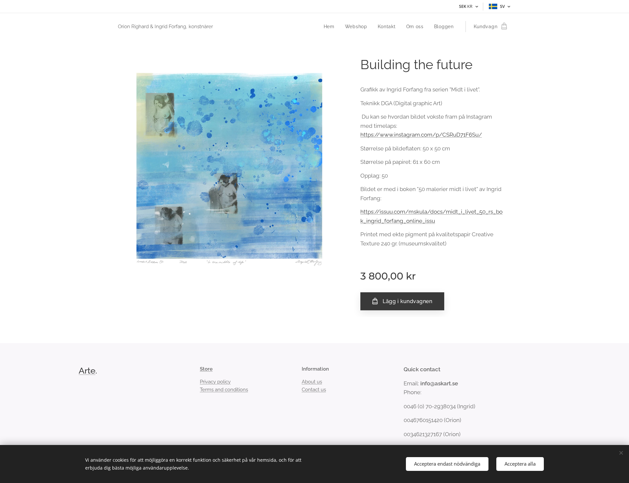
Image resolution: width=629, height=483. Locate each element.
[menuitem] (331, 26)
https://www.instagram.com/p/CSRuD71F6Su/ (421, 134)
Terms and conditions (224, 390)
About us (312, 382)
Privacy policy (215, 382)
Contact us (314, 390)
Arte (87, 371)
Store (206, 369)
